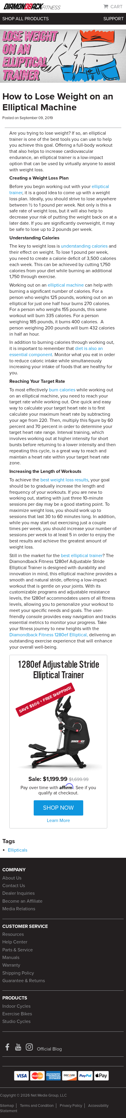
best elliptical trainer (82, 556)
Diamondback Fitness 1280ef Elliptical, (48, 635)
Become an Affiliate (22, 901)
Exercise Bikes (17, 1014)
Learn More (58, 820)
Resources (13, 934)
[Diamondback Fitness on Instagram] (30, 1049)
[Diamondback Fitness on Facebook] (8, 1049)
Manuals (10, 957)
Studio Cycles (16, 1021)
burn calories (62, 390)
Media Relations (18, 909)
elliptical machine (66, 285)
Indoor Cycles (16, 1006)
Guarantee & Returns (23, 981)
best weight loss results (64, 480)
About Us (11, 878)
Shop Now (58, 807)
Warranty (11, 965)
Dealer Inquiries (18, 893)
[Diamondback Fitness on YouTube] (19, 1049)
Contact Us (13, 886)
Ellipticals (17, 850)
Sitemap (7, 1105)
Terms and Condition (37, 1105)
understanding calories (84, 246)
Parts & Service (17, 950)
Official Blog (49, 1049)
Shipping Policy (18, 973)
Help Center (14, 942)
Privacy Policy (71, 1105)
